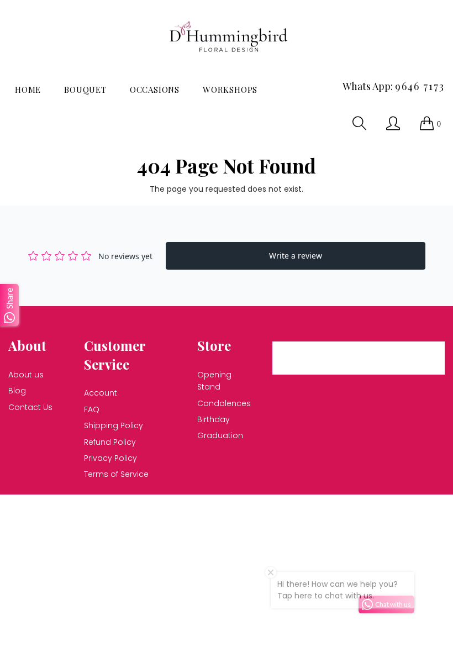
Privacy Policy (110, 458)
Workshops (230, 89)
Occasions (155, 89)
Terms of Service (116, 474)
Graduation (220, 435)
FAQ (91, 409)
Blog (17, 390)
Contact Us (30, 407)
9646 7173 (420, 86)
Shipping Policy (113, 425)
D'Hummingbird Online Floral (167, 509)
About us (26, 374)
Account (100, 392)
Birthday (213, 419)
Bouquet (85, 89)
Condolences (224, 403)
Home (28, 89)
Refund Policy (110, 442)
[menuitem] (28, 89)
